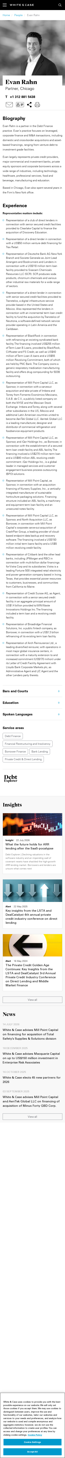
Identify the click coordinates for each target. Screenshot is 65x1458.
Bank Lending (40, 751)
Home (6, 15)
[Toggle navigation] (6, 5)
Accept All (32, 1451)
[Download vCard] (20, 104)
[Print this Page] (37, 104)
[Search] (60, 5)
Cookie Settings (32, 1442)
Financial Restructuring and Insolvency (27, 743)
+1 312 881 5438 (22, 97)
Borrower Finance (15, 751)
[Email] (9, 104)
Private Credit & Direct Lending (23, 759)
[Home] (22, 5)
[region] (32, 1425)
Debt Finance (13, 736)
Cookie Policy (35, 1435)
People (18, 15)
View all (32, 999)
